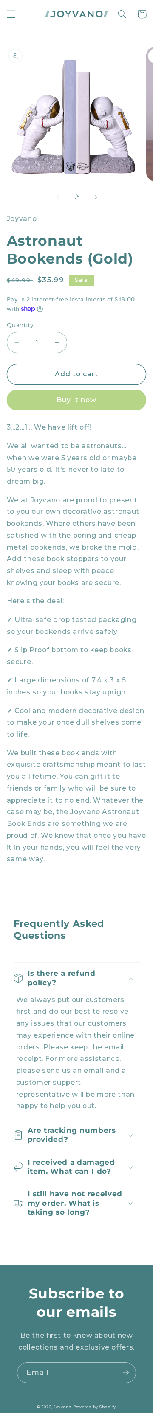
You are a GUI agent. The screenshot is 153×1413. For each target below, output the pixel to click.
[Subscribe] (126, 1372)
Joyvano (62, 1407)
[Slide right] (95, 197)
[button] (11, 14)
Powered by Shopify (94, 1407)
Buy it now (77, 400)
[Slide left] (57, 197)
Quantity (20, 324)
